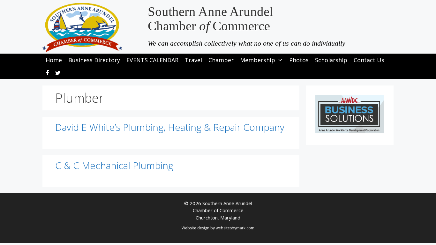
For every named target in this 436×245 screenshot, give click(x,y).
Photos (299, 60)
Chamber (221, 60)
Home (54, 60)
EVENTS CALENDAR (152, 60)
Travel (193, 60)
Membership (257, 60)
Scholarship (331, 60)
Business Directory (94, 60)
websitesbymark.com (235, 228)
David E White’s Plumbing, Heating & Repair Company (169, 127)
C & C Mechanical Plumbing (114, 165)
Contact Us (369, 60)
